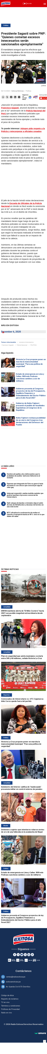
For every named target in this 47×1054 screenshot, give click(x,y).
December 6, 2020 (11, 331)
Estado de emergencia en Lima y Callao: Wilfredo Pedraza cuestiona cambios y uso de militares (30, 377)
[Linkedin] (15, 97)
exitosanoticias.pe (13, 982)
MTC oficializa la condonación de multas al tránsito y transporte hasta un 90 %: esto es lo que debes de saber (25, 514)
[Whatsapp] (3, 97)
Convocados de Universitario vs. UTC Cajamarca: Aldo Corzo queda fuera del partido (22, 700)
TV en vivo (5, 1002)
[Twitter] (7, 97)
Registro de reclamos (9, 999)
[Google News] (28, 954)
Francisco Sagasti (8, 345)
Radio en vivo (6, 1013)
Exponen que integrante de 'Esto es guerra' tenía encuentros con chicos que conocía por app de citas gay (25, 485)
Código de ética (7, 995)
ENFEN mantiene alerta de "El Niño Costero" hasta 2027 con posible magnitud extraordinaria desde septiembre (22, 613)
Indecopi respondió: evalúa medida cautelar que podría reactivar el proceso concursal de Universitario (25, 495)
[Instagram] (25, 954)
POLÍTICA (33, 345)
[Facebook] (11, 97)
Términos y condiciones (10, 1006)
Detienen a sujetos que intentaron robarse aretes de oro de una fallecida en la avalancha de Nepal (22, 831)
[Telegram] (19, 97)
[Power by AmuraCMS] (40, 1033)
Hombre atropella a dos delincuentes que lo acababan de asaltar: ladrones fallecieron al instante (23, 476)
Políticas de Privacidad (10, 1009)
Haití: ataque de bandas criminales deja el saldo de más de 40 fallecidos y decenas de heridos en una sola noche (25, 505)
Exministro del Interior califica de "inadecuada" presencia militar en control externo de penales (21, 788)
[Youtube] (21, 954)
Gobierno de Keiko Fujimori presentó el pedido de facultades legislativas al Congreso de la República (30, 406)
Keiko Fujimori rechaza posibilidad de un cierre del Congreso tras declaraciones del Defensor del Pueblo (30, 421)
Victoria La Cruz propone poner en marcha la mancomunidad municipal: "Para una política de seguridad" (31, 362)
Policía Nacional (22, 345)
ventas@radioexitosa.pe (15, 977)
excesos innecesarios (26, 342)
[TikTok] (32, 954)
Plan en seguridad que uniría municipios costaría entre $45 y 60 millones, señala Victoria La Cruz (22, 657)
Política (5, 25)
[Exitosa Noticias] (5, 3)
